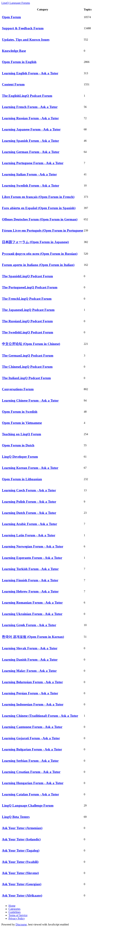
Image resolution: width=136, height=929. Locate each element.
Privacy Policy (16, 918)
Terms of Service (17, 915)
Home (11, 905)
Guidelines (14, 912)
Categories (14, 908)
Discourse (21, 924)
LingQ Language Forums (15, 2)
